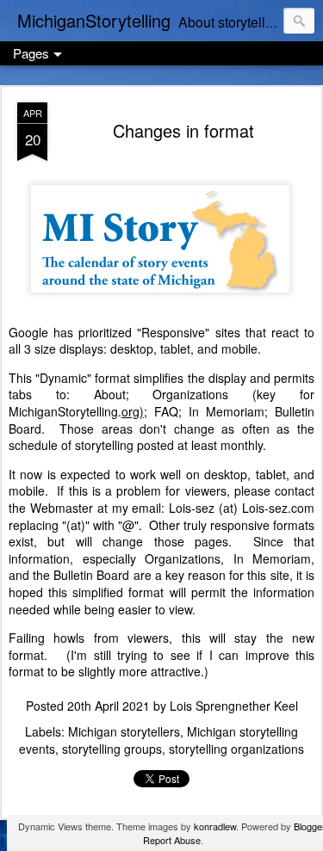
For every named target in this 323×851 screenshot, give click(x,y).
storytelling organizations (236, 748)
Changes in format (183, 130)
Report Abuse (172, 840)
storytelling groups (112, 748)
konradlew (215, 826)
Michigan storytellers (124, 731)
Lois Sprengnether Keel (234, 705)
